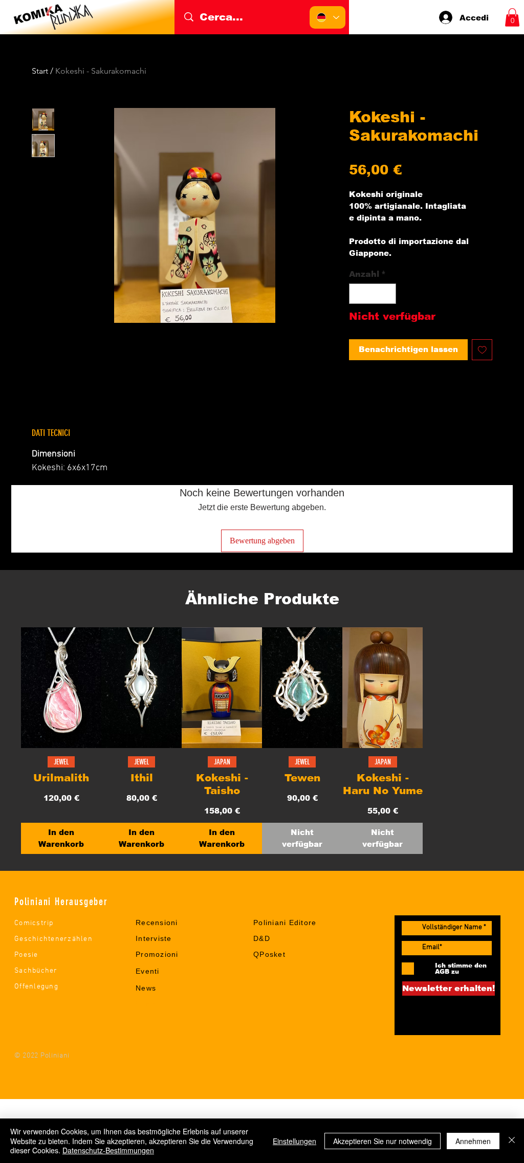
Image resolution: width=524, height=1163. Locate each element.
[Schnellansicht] (61, 687)
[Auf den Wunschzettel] (482, 349)
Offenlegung (36, 986)
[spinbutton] (372, 293)
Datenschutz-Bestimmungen (108, 1150)
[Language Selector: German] (327, 17)
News (146, 988)
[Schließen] (512, 1141)
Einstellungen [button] (294, 1141)
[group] (262, 740)
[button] (512, 17)
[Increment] (387, 293)
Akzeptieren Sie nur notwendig (382, 1141)
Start (40, 71)
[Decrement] (358, 293)
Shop (145, 1004)
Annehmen (473, 1141)
